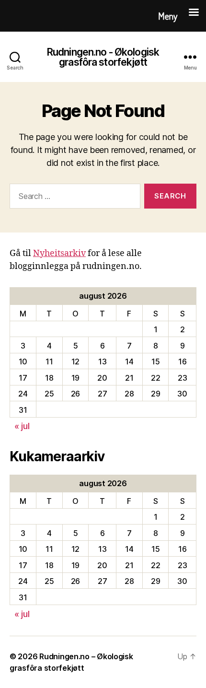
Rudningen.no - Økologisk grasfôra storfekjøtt (103, 57)
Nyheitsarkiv (59, 253)
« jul (22, 426)
